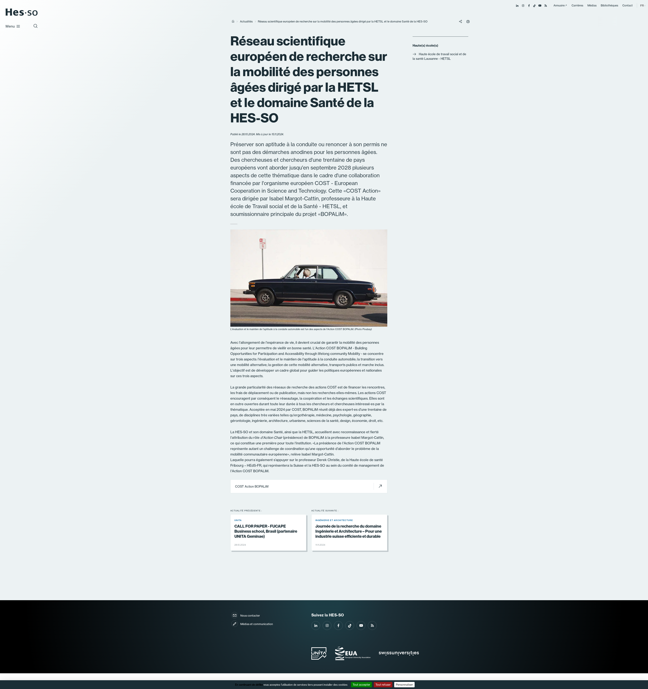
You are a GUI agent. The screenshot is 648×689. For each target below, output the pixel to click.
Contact (627, 5)
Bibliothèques (609, 5)
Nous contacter (250, 615)
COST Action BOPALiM (251, 486)
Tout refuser (383, 684)
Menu (10, 26)
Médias (592, 5)
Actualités (246, 21)
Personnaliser (404, 684)
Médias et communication (256, 624)
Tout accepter (361, 684)
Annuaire (559, 5)
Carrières (577, 5)
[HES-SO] (22, 15)
